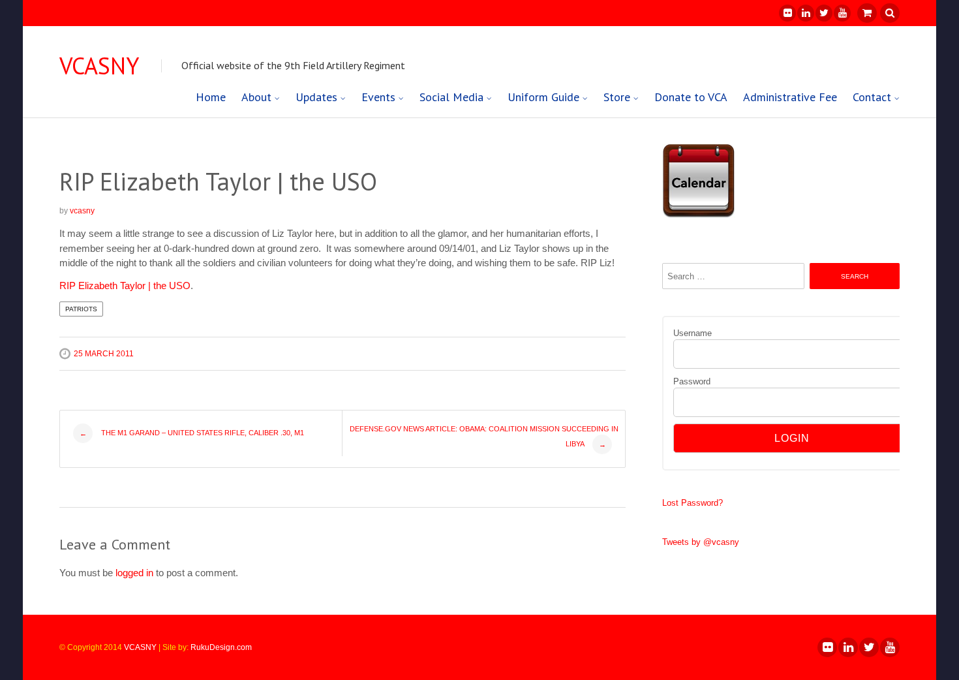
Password (691, 381)
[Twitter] (823, 13)
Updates (316, 96)
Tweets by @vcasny (700, 542)
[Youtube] (841, 13)
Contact (872, 96)
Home (211, 96)
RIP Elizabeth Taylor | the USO (124, 285)
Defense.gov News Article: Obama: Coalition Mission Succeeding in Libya (484, 436)
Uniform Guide (543, 96)
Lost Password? (692, 503)
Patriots (81, 309)
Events (378, 96)
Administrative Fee (790, 96)
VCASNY (99, 66)
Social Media (451, 96)
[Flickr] (787, 13)
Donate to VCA (690, 96)
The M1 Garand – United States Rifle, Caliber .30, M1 (192, 433)
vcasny (82, 210)
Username (692, 333)
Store (616, 96)
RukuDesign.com (221, 647)
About (256, 96)
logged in (134, 572)
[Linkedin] (805, 13)
